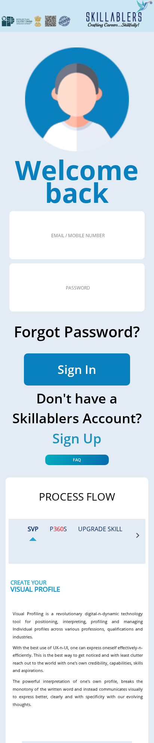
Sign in (77, 369)
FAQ (77, 459)
